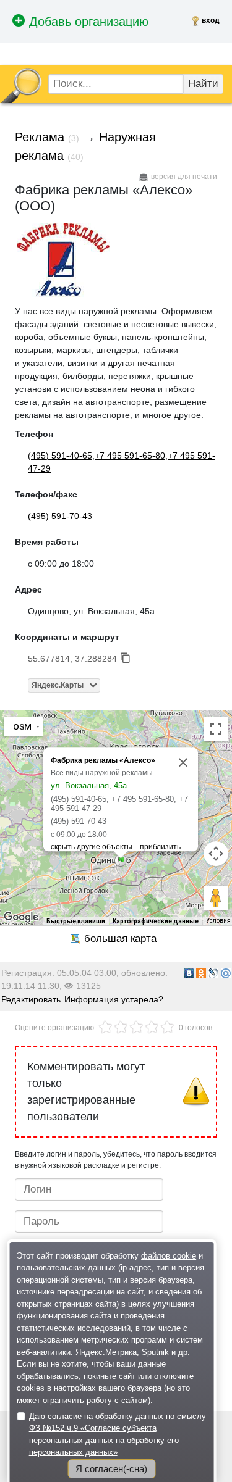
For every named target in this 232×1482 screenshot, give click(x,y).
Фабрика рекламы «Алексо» (103, 760)
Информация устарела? (113, 999)
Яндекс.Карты (58, 685)
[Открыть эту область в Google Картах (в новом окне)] (21, 917)
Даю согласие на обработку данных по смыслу (117, 1434)
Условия (218, 920)
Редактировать (31, 999)
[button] (121, 860)
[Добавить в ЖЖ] (213, 973)
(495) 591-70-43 (60, 516)
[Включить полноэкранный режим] (216, 729)
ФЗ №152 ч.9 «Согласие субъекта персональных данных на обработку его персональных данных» (104, 1440)
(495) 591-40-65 (60, 455)
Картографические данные (156, 921)
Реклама (39, 137)
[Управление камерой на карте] (216, 853)
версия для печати (184, 176)
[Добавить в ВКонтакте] (189, 973)
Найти (203, 84)
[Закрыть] (183, 762)
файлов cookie (168, 1255)
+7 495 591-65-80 (130, 455)
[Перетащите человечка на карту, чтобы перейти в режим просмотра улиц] (216, 898)
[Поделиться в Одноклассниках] (201, 973)
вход (211, 20)
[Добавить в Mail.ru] (226, 973)
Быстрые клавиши (75, 921)
